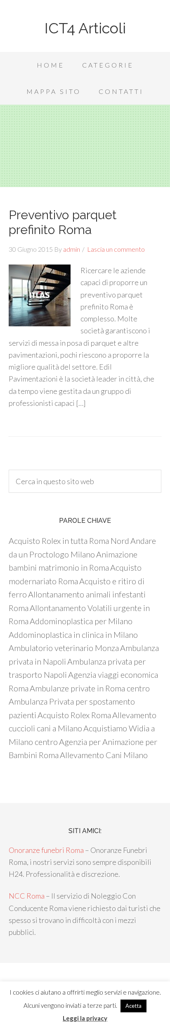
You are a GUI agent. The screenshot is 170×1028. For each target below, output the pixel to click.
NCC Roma (27, 895)
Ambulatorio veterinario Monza (64, 648)
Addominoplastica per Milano (81, 621)
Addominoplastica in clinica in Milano (73, 634)
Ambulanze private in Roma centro (90, 688)
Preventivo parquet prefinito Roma (63, 222)
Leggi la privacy (85, 1018)
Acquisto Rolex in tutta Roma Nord (69, 541)
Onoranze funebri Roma (46, 850)
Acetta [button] (133, 1005)
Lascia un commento (116, 249)
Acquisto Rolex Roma (74, 715)
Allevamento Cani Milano (104, 755)
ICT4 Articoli (85, 28)
